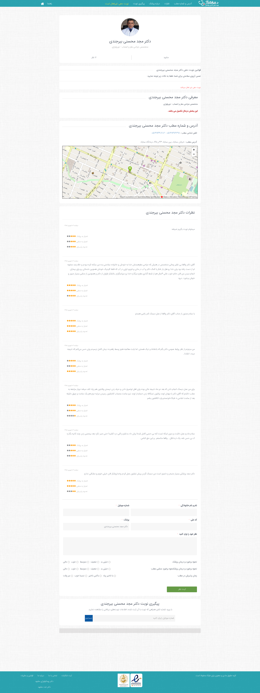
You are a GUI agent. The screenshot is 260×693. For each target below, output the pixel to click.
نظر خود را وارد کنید (187, 534)
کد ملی (193, 520)
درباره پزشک (154, 3)
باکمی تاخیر (94, 576)
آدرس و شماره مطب (183, 3)
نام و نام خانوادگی (188, 505)
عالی (65, 562)
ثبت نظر (182, 589)
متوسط (83, 562)
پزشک (125, 520)
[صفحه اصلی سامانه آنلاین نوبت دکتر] (42, 3)
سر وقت (66, 576)
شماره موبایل (122, 505)
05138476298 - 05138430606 (166, 133)
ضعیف (93, 562)
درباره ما (40, 675)
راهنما (49, 3)
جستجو (88, 618)
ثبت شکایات (66, 675)
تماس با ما (52, 675)
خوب (73, 562)
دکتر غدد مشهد (44, 687)
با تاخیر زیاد (108, 576)
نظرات (167, 3)
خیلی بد (104, 562)
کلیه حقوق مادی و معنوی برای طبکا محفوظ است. (215, 675)
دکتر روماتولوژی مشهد (44, 681)
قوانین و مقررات (26, 675)
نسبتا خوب (79, 576)
